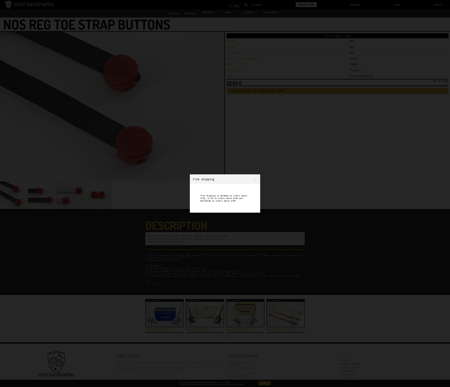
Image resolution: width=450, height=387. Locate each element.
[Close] (255, 179)
